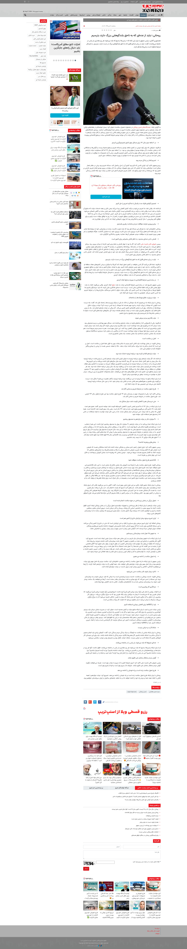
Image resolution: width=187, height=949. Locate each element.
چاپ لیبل (43, 56)
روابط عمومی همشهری (113, 2)
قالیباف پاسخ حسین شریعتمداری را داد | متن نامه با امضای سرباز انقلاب (138, 793)
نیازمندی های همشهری (145, 2)
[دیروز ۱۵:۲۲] (75, 235)
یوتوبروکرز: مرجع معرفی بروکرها (37, 70)
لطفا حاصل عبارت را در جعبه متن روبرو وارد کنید (147, 862)
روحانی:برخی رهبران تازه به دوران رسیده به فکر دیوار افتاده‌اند (141, 812)
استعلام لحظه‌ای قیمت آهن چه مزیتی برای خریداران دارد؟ (59, 213)
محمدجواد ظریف (131, 692)
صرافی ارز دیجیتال (41, 59)
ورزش (88, 15)
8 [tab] (58, 60)
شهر (120, 15)
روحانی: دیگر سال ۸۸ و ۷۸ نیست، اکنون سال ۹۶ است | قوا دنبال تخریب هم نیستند (135, 809)
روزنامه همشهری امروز (157, 2)
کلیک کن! (65, 115)
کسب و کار (59, 15)
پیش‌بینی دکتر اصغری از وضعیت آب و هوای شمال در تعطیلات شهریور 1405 (59, 234)
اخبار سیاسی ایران (148, 26)
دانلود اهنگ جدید (41, 73)
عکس (66, 15)
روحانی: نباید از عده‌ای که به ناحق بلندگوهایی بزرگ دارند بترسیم (126, 35)
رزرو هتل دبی (42, 76)
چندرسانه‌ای (73, 15)
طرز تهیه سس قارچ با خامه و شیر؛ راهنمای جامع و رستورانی (58, 264)
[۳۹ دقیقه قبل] (65, 30)
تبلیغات (157, 934)
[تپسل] (91, 176)
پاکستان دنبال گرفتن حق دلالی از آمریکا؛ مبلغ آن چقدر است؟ (141, 800)
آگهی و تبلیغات (134, 2)
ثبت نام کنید (106, 197)
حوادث (52, 15)
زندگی (109, 15)
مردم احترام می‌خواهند (152, 816)
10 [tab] (54, 60)
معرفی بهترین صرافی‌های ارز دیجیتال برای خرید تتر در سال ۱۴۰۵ (60, 193)
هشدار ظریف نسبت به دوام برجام (149, 822)
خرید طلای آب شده (40, 42)
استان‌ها (82, 15)
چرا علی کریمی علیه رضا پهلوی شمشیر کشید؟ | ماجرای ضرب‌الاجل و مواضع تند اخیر (135, 796)
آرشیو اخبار (151, 15)
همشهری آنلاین (152, 8)
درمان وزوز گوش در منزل (61, 253)
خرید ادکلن (31, 35)
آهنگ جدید (43, 49)
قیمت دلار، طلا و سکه (153, 931)
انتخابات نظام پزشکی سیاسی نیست (148, 832)
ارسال (86, 869)
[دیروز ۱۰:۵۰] (75, 78)
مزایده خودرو (42, 46)
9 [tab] (56, 60)
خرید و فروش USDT (40, 25)
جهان (137, 15)
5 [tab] (65, 60)
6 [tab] (63, 60)
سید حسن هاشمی (154, 692)
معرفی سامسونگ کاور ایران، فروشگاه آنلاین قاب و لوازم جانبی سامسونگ (59, 285)
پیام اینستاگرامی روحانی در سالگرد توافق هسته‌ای (144, 835)
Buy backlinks (34, 56)
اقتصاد (131, 15)
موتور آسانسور (42, 29)
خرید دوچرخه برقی (41, 52)
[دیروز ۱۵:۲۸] (75, 215)
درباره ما (157, 928)
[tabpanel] (65, 37)
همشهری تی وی (124, 2)
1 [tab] (75, 60)
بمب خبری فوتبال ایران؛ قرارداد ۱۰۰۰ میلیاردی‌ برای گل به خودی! (59, 76)
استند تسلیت (32, 46)
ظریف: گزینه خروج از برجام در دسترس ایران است (144, 819)
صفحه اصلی (158, 26)
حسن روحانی (142, 692)
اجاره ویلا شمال (41, 35)
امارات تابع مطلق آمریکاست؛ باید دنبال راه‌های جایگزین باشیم (65, 47)
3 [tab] (70, 60)
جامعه (125, 15)
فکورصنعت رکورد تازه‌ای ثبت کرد (59, 242)
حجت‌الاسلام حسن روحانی (142, 127)
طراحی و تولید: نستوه (92, 946)
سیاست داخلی (139, 26)
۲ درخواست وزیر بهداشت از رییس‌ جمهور (147, 825)
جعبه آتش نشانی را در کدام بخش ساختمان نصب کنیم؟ (59, 203)
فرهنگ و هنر (96, 15)
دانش (104, 15)
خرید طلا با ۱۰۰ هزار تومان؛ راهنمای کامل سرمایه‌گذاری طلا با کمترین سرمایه (59, 275)
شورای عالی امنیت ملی (148, 244)
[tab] (148, 788)
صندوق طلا (43, 63)
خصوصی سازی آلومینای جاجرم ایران (60, 223)
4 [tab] (68, 60)
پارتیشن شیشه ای (41, 66)
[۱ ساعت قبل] (75, 194)
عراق (113, 285)
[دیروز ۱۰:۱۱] (75, 256)
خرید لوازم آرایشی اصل (39, 39)
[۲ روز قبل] (75, 266)
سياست (143, 15)
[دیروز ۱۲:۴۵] (75, 245)
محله (114, 15)
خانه (159, 15)
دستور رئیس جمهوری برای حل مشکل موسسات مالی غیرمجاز (141, 829)
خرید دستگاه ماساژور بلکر (39, 32)
